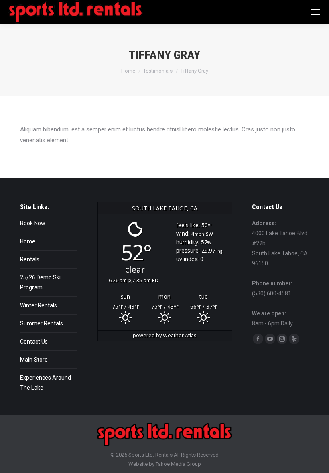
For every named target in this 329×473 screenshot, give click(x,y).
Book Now (32, 223)
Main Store (34, 359)
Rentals (29, 259)
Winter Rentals (38, 305)
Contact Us (34, 341)
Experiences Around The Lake (45, 382)
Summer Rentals (41, 323)
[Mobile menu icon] (315, 12)
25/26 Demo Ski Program (40, 282)
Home (27, 241)
